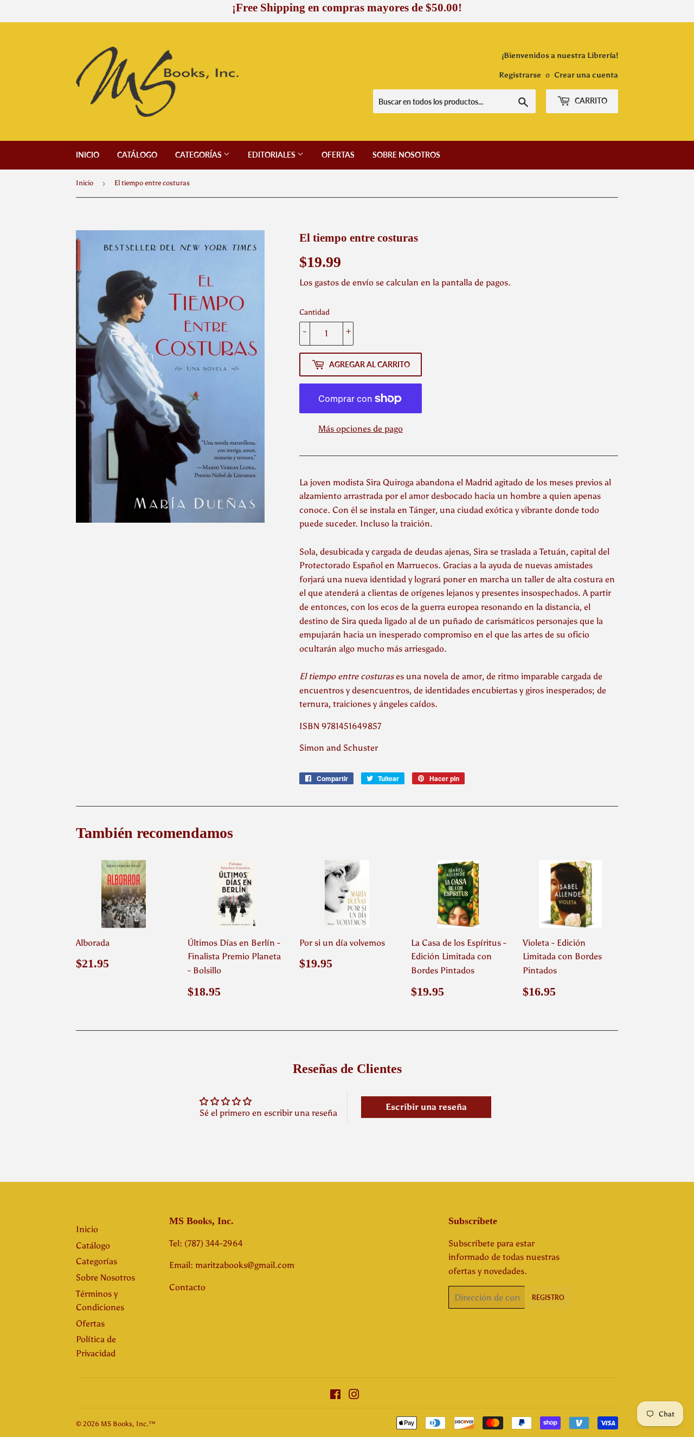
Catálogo (137, 154)
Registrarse (520, 75)
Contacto (187, 1287)
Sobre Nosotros (406, 154)
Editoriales (272, 154)
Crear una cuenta (586, 75)
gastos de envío (344, 282)
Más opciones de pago (360, 429)
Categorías (199, 154)
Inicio (87, 154)
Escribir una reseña (426, 1107)
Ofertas (338, 154)
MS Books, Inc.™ (128, 1424)
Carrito (590, 100)
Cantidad (314, 312)
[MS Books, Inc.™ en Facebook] (335, 1395)
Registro (548, 1297)
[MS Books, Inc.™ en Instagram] (354, 1395)
